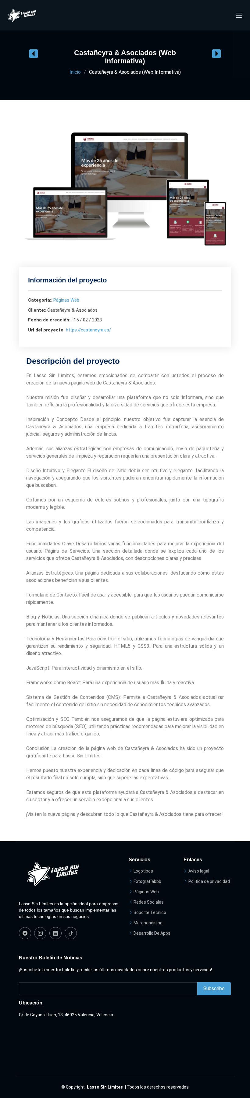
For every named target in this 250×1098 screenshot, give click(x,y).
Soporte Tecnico (150, 912)
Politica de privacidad (209, 881)
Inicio (75, 72)
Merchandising (148, 923)
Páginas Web (66, 300)
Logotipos (143, 871)
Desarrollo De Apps (152, 933)
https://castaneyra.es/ (88, 330)
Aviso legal (198, 871)
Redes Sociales (149, 902)
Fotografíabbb (147, 881)
